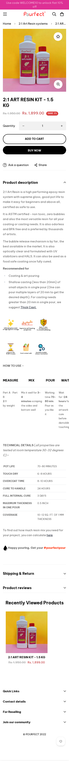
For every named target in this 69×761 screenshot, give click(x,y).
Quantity (9, 126)
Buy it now (34, 150)
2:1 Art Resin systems (33, 23)
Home (7, 23)
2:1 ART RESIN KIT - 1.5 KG (26, 657)
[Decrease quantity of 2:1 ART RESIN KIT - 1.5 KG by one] (23, 125)
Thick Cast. (28, 307)
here (50, 535)
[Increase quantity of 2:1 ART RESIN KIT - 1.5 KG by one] (61, 125)
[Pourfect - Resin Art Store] (34, 14)
